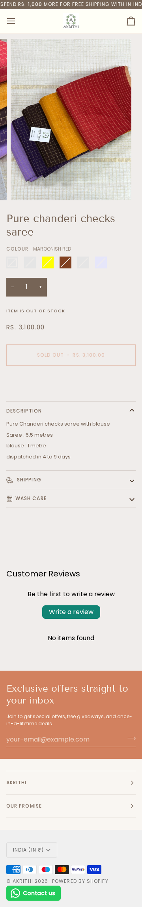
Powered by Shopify (80, 881)
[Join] (129, 738)
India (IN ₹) (28, 849)
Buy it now (71, 382)
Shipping (28, 479)
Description (24, 410)
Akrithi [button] (16, 782)
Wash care (31, 498)
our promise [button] (24, 805)
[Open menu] (18, 21)
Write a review (71, 611)
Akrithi (23, 881)
